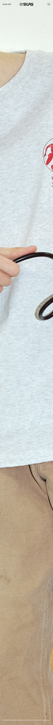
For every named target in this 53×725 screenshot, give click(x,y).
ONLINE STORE (7, 4)
